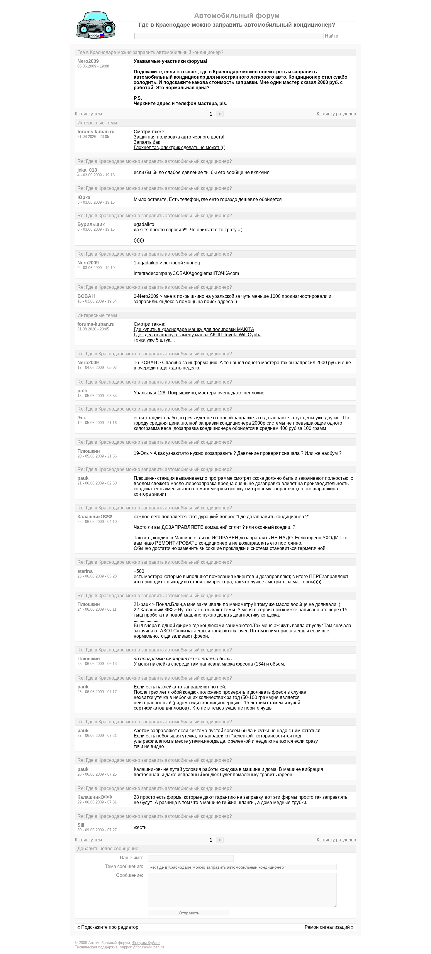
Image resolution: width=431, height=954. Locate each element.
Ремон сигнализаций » (329, 927)
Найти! (332, 35)
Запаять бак (147, 142)
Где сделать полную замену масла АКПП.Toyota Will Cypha (198, 334)
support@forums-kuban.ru (142, 947)
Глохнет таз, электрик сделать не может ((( (179, 147)
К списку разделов (336, 113)
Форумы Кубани (146, 943)
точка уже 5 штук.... (154, 339)
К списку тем (88, 113)
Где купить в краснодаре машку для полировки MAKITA (194, 329)
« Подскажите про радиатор (107, 927)
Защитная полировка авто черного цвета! (179, 136)
